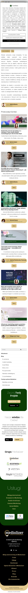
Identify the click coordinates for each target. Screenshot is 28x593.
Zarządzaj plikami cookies (14, 591)
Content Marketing (14, 503)
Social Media (5, 365)
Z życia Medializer (6, 51)
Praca (14, 571)
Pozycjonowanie (6, 370)
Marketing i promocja (7, 382)
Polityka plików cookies (18, 588)
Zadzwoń (12, 405)
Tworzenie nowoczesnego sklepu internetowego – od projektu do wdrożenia (11, 248)
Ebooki (17, 439)
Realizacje (14, 563)
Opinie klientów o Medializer (14, 565)
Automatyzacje (6, 385)
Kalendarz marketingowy (8, 373)
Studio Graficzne (14, 500)
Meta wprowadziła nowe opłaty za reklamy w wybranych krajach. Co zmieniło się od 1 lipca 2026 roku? (11, 288)
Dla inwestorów (14, 579)
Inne (14, 509)
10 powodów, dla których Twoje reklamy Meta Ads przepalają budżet (13, 209)
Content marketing (6, 362)
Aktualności (4, 353)
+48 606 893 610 (14, 546)
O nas (14, 557)
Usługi (14, 560)
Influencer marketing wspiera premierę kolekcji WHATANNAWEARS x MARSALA (13, 324)
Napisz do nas (12, 401)
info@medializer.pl (14, 544)
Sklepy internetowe (14, 495)
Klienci (14, 568)
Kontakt (14, 576)
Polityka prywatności (9, 588)
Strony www (5, 367)
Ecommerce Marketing (14, 498)
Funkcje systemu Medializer (8, 379)
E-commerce (5, 359)
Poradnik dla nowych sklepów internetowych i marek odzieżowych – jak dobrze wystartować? (13, 170)
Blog (12, 51)
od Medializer (14, 555)
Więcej (14, 147)
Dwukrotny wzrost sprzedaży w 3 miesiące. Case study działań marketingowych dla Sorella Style (11, 132)
